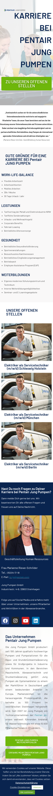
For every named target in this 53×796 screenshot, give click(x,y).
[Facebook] (5, 620)
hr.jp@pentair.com (19, 576)
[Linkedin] (36, 620)
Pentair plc (41, 715)
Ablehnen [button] (37, 787)
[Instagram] (15, 620)
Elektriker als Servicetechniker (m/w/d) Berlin (26, 465)
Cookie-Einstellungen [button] (20, 787)
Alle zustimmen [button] (26, 792)
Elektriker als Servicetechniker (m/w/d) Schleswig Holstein (26, 366)
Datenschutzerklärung (26, 783)
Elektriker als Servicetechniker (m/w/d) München (26, 416)
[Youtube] (25, 620)
